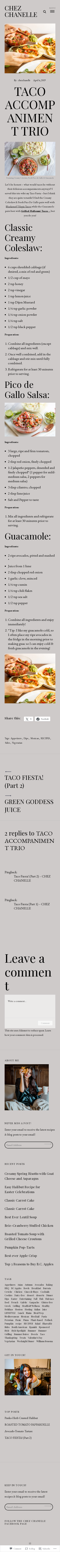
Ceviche (8, 1291)
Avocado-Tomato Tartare (19, 1431)
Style (7, 1330)
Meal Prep (39, 1313)
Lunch (21, 1313)
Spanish (33, 1327)
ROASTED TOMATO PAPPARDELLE (27, 1424)
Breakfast (36, 1288)
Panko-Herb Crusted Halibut (21, 1418)
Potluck (48, 1320)
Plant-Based (37, 1320)
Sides (7, 742)
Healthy (46, 1305)
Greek (8, 1305)
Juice (44, 1309)
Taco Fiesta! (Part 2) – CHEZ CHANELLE (32, 878)
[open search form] (44, 12)
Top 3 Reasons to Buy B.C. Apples (29, 1264)
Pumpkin (9, 1323)
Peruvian (9, 1320)
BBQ (7, 1288)
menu (52, 8)
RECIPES (45, 738)
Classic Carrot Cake (19, 1200)
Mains (29, 1313)
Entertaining (26, 1298)
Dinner (49, 1295)
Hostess (19, 1309)
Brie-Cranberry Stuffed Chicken (29, 1225)
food (7, 1302)
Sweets (34, 1334)
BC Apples (16, 1288)
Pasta (44, 1316)
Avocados (39, 1284)
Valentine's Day (35, 1337)
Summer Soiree (21, 1334)
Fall (35, 1298)
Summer (32, 1330)
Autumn (28, 1284)
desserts (40, 1295)
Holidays (9, 1309)
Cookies (8, 1295)
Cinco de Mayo (31, 1291)
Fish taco (49, 1298)
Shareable (47, 1323)
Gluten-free (47, 1302)
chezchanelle (24, 80)
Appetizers (16, 738)
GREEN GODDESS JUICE (29, 805)
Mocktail (35, 1316)
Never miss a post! (18, 1123)
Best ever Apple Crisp (21, 1255)
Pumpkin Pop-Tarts (19, 1247)
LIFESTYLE (10, 1313)
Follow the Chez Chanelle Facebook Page (25, 1522)
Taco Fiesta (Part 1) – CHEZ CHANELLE (32, 906)
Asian (20, 1284)
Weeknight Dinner (25, 1341)
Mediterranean (12, 1316)
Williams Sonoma (44, 1341)
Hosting (28, 1309)
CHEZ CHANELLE (21, 11)
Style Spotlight (19, 1330)
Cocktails (44, 1291)
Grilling (16, 1305)
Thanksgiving (11, 1337)
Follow (49, 1140)
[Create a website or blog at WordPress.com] (30, 1543)
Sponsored (44, 1327)
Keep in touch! (15, 1485)
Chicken (18, 1291)
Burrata (47, 1288)
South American (19, 1327)
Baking (49, 1284)
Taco (42, 1334)
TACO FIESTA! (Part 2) (24, 781)
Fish (41, 1298)
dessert (30, 1295)
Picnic (18, 1320)
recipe (19, 1323)
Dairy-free (19, 1295)
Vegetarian (17, 742)
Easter (14, 1298)
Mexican (34, 738)
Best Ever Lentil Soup (21, 1217)
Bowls (26, 1288)
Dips (26, 738)
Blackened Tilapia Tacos (18, 206)
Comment (45, 1023)
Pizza (26, 1320)
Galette (23, 1302)
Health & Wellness (31, 1305)
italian (37, 1309)
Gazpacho (34, 1302)
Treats (23, 1337)
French (14, 1302)
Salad (37, 1323)
